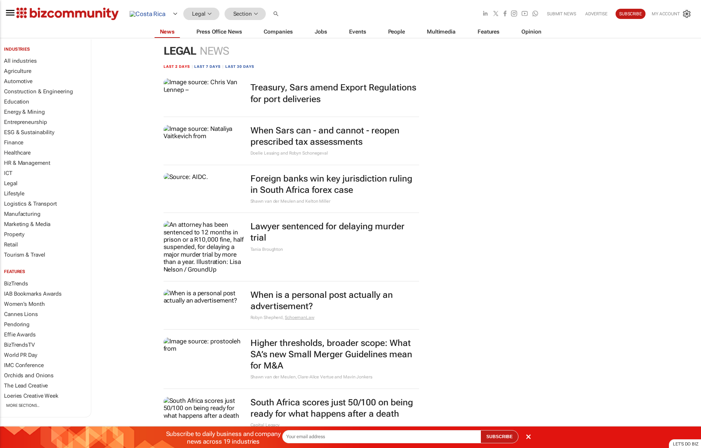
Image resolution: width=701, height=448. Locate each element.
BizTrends (16, 283)
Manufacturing (22, 214)
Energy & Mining (24, 112)
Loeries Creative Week (31, 396)
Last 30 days (239, 67)
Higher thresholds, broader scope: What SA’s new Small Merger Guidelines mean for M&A (331, 354)
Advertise (596, 13)
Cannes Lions (21, 314)
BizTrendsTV (19, 345)
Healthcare (17, 152)
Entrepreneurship (25, 122)
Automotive (18, 81)
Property (14, 234)
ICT (8, 173)
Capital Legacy (265, 425)
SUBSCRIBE (499, 436)
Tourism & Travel (24, 255)
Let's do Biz (685, 444)
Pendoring (17, 324)
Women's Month (24, 304)
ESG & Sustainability (29, 132)
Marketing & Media (27, 224)
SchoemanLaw (299, 317)
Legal (11, 183)
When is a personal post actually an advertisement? (321, 300)
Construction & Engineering (38, 91)
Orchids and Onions (29, 375)
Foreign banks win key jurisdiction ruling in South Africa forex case (331, 184)
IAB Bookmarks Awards (33, 294)
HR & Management (27, 163)
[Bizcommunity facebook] (505, 14)
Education (16, 101)
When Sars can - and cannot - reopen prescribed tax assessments (324, 136)
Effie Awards (20, 334)
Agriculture (17, 71)
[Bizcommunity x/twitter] (495, 14)
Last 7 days (207, 67)
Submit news (561, 13)
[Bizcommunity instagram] (514, 14)
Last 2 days (177, 67)
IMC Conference (24, 365)
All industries (20, 61)
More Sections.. (22, 405)
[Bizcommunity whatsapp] (535, 14)
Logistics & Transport (30, 203)
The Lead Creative (26, 385)
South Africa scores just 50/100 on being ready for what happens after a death (331, 408)
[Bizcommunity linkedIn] (485, 14)
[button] (277, 14)
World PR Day (20, 355)
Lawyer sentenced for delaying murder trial (327, 232)
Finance (13, 142)
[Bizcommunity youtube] (524, 14)
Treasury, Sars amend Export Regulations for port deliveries (333, 93)
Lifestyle (14, 193)
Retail (11, 244)
